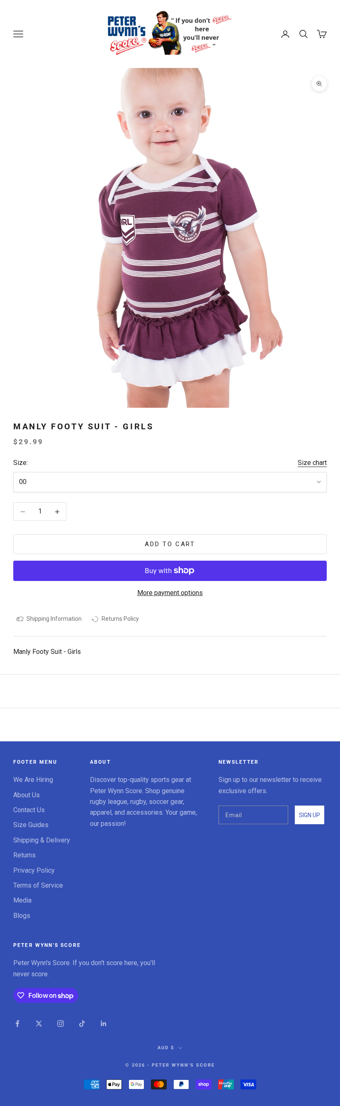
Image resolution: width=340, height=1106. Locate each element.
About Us (26, 795)
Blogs (21, 916)
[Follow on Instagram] (60, 1023)
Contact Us (29, 810)
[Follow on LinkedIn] (104, 1023)
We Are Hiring (33, 780)
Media (22, 900)
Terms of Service (38, 885)
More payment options (170, 593)
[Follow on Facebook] (17, 1023)
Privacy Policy (34, 870)
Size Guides (31, 825)
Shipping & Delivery (41, 840)
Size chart (312, 463)
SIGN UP (309, 815)
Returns (24, 855)
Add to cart (170, 544)
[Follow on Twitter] (39, 1023)
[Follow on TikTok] (82, 1023)
